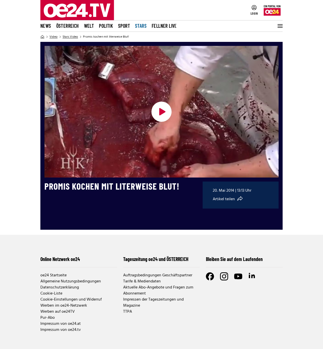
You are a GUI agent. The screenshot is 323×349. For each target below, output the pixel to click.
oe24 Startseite (53, 275)
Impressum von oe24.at (60, 324)
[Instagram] (224, 276)
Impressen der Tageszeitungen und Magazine (153, 302)
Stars (141, 26)
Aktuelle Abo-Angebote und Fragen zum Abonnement (158, 290)
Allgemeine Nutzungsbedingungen (70, 281)
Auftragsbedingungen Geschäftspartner (157, 275)
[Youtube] (238, 276)
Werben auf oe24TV (57, 311)
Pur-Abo (47, 317)
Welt (89, 26)
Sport (124, 26)
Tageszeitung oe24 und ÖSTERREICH (156, 259)
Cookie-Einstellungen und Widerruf (71, 299)
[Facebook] (210, 276)
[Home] (42, 37)
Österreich (67, 26)
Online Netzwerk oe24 (60, 259)
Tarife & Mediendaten (142, 281)
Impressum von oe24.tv (60, 330)
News (45, 26)
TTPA (127, 311)
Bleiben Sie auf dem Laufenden (234, 259)
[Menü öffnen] (280, 26)
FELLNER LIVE (164, 26)
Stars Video (70, 37)
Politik (106, 26)
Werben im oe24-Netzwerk (63, 305)
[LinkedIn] (252, 276)
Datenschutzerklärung (59, 287)
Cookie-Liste (51, 293)
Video (53, 37)
